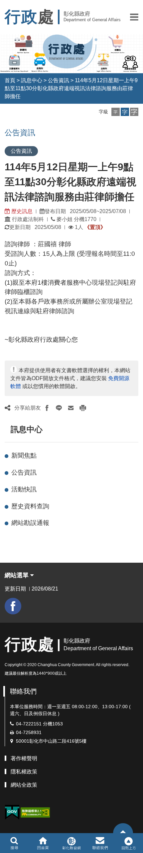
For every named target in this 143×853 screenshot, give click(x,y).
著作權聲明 (24, 758)
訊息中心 (31, 80)
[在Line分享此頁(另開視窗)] (59, 408)
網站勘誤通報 (30, 522)
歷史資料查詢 (30, 506)
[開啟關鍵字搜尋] (14, 843)
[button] (134, 17)
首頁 (10, 80)
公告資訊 (58, 80)
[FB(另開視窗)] (13, 606)
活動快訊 (24, 489)
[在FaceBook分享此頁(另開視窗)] (47, 408)
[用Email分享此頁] (71, 408)
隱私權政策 (24, 771)
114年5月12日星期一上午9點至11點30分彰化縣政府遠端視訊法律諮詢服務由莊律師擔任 (71, 88)
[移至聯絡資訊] (100, 843)
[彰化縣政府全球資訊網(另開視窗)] (71, 843)
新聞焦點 (24, 455)
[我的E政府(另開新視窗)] (12, 812)
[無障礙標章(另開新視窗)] (35, 812)
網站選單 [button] (17, 575)
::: (8, 429)
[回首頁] (43, 843)
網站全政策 (24, 785)
